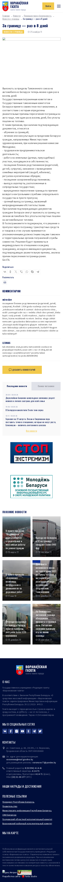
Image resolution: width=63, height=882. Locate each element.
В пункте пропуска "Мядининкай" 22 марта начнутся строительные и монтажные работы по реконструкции (15, 539)
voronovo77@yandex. (43, 762)
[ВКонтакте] (4, 271)
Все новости (31, 430)
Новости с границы (10, 18)
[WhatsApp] (26, 271)
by (55, 762)
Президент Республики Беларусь (18, 802)
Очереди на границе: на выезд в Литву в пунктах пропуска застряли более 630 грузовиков (16, 628)
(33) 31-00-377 (18, 777)
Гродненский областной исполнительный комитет (27, 819)
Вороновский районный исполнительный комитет (27, 823)
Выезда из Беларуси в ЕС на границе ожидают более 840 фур (46, 543)
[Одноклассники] (10, 271)
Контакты (8, 742)
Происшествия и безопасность (38, 15)
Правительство (9, 806)
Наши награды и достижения (22, 786)
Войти (48, 6)
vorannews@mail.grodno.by (19, 759)
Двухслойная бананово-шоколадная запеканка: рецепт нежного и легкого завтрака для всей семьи (30, 399)
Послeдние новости (17, 386)
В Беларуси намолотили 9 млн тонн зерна (24, 410)
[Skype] (32, 271)
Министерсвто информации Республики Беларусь (27, 810)
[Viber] (21, 271)
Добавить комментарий (23, 369)
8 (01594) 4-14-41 (33, 768)
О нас (6, 682)
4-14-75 (35, 771)
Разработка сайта (11, 876)
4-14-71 (39, 774)
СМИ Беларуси (9, 815)
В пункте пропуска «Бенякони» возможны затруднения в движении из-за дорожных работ (15, 583)
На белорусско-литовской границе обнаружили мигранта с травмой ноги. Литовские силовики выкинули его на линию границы (46, 623)
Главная (6, 15)
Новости (17, 15)
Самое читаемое (46, 386)
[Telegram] (37, 271)
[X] (15, 271)
